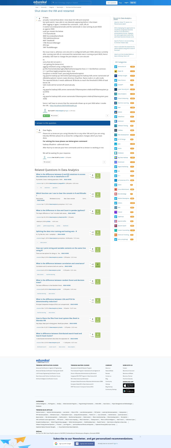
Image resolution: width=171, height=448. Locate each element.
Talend (120, 212)
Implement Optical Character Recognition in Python (46, 427)
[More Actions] (107, 115)
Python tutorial (87, 417)
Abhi (59, 270)
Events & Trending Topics (124, 235)
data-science (43, 242)
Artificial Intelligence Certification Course (46, 379)
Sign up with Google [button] (65, 443)
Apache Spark (122, 225)
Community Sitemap (111, 389)
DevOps (59, 404)
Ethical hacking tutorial (113, 417)
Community (109, 381)
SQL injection (124, 417)
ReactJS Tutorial (101, 422)
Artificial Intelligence (41, 404)
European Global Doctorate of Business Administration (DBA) (87, 381)
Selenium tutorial (40, 412)
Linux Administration (124, 189)
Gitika (48, 221)
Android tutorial (112, 414)
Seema (60, 308)
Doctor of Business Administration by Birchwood (83, 373)
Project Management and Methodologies (122, 404)
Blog (107, 379)
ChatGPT (120, 85)
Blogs (120, 3)
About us (108, 368)
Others (120, 203)
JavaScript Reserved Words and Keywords (83, 424)
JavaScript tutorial (122, 414)
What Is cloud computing (71, 419)
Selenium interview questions (54, 412)
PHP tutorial (97, 412)
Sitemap (108, 384)
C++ (119, 175)
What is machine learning (99, 417)
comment (55, 115)
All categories (121, 62)
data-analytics (71, 347)
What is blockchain (84, 419)
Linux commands (102, 414)
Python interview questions (75, 422)
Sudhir (62, 157)
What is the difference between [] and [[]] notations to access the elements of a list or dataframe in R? (60, 175)
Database (121, 153)
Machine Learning (123, 103)
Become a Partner (127, 376)
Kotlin (119, 185)
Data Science (122, 80)
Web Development (123, 135)
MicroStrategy (122, 194)
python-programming (48, 225)
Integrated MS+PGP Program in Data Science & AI (84, 376)
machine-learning (50, 274)
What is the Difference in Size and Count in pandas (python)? (60, 210)
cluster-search (52, 347)
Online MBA (98, 404)
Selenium (121, 121)
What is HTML (74, 412)
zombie (61, 257)
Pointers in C (92, 414)
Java (119, 144)
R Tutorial (59, 424)
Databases (38, 406)
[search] (53, 2)
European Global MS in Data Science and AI (82, 384)
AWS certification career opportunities (45, 419)
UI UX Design (122, 139)
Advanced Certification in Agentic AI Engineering (48, 368)
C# (119, 171)
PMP (119, 107)
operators (55, 187)
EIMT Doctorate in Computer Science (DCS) (82, 387)
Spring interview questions (80, 414)
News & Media (109, 371)
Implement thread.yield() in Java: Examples (105, 424)
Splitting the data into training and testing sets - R (56, 231)
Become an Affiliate (128, 373)
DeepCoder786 (63, 217)
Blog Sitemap (109, 387)
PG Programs (51, 404)
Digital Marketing (123, 166)
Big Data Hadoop (123, 157)
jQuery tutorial (39, 417)
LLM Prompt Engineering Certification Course (48, 373)
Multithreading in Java (89, 422)
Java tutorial (66, 412)
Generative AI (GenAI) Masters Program (81, 368)
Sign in (115, 443)
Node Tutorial (120, 419)
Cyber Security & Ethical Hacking (124, 89)
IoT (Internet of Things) (124, 180)
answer (47, 115)
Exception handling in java (42, 422)
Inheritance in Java (54, 414)
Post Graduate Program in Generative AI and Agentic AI (85, 371)
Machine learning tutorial (75, 417)
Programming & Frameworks (86, 404)
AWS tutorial (60, 419)
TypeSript (121, 216)
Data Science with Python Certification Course (48, 376)
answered (49, 157)
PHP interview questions (42, 414)
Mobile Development (124, 198)
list (41, 187)
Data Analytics (60, 111)
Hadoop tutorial (95, 419)
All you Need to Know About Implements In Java (69, 427)
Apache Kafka (122, 221)
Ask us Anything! (123, 239)
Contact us (108, 376)
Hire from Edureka (128, 379)
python (39, 225)
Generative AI (122, 66)
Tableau (120, 130)
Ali (59, 342)
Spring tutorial (122, 412)
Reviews (108, 373)
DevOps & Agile (122, 75)
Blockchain (121, 162)
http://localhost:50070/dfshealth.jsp (63, 105)
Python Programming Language (59, 422)
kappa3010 (62, 183)
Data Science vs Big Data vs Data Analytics (117, 422)
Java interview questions (86, 412)
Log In (126, 2)
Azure (119, 148)
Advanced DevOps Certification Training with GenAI (49, 371)
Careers (125, 368)
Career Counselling (123, 230)
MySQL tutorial (63, 417)
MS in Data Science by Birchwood (79, 379)
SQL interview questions (51, 417)
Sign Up (133, 2)
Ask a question (111, 3)
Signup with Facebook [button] (86, 443)
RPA (119, 207)
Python (120, 112)
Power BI (120, 71)
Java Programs (67, 424)
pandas (58, 225)
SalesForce (121, 116)
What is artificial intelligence (108, 419)
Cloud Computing (123, 98)
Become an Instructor (128, 371)
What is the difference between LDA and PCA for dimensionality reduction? (55, 300)
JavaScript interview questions (109, 412)
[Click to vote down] (37, 20)
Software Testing (123, 125)
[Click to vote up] (37, 17)
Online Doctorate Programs (70, 404)
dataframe (47, 187)
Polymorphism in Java (66, 414)
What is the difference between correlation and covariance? (60, 263)
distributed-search (41, 347)
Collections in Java (130, 419)
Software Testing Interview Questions (45, 424)
